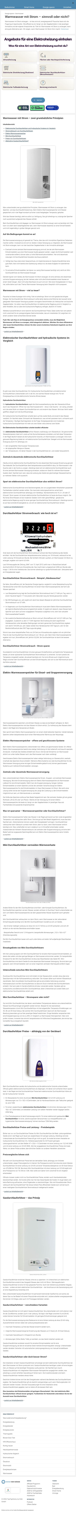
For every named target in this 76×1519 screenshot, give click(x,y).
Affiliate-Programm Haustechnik (33, 1485)
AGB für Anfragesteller (34, 1491)
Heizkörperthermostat (10, 1450)
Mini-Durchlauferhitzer (13, 136)
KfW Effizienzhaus (9, 1442)
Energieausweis (8, 1430)
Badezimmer (10, 7)
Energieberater (8, 1426)
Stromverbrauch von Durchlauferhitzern (19, 131)
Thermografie (7, 1434)
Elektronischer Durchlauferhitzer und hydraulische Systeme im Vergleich (30, 128)
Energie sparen (49, 7)
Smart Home (29, 7)
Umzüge (55, 1493)
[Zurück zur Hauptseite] (12, 1482)
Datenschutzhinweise (34, 1488)
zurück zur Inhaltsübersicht (13, 331)
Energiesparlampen (9, 1469)
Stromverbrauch (8, 1458)
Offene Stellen (32, 1504)
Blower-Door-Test (9, 1438)
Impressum (31, 1495)
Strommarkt (7, 1465)
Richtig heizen (8, 1446)
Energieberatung (8, 1422)
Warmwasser (7, 1473)
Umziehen (67, 7)
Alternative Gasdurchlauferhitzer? (17, 141)
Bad (53, 1486)
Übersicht (55, 1484)
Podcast (30, 1502)
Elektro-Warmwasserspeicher (15, 133)
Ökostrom (6, 1462)
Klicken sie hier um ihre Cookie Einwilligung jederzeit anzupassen (17, 1510)
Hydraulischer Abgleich (11, 1454)
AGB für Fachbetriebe (34, 1493)
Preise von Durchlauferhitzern (15, 138)
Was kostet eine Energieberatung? (14, 1418)
